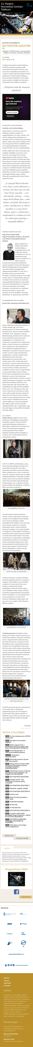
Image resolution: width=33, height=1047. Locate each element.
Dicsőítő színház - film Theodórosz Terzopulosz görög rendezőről (15, 781)
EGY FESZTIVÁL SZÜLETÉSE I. (19, 777)
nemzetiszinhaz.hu (9, 1030)
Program (6, 980)
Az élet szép (14, 804)
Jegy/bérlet (7, 983)
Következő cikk (21, 838)
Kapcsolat (7, 985)
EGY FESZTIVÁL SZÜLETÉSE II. (20, 785)
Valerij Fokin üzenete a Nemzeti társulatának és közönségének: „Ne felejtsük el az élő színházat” (17, 772)
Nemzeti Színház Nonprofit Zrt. (13, 1041)
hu (21, 30)
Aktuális (6, 978)
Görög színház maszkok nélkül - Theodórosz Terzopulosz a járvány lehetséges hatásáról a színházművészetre (17, 766)
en (24, 30)
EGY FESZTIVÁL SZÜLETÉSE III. (20, 791)
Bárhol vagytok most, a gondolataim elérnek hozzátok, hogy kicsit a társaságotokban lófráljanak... (17, 746)
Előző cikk (10, 835)
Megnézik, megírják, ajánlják (19, 788)
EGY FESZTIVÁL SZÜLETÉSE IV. (20, 810)
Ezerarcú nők (14, 794)
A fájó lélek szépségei (16, 801)
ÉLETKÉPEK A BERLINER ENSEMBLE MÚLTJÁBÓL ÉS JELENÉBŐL (15, 821)
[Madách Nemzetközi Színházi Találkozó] (29, 6)
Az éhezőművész (15, 807)
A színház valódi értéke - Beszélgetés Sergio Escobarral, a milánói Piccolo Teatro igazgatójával (17, 815)
